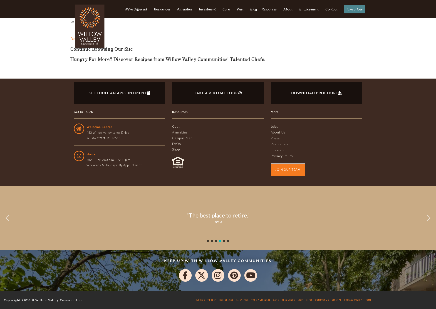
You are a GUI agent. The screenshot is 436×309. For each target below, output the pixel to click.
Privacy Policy (353, 300)
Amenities (184, 9)
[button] (7, 218)
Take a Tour (354, 9)
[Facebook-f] (185, 275)
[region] (218, 218)
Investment (207, 9)
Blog (253, 9)
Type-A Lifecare (260, 300)
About (287, 9)
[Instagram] (218, 275)
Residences (162, 9)
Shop (309, 300)
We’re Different (135, 9)
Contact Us (322, 300)
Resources (269, 9)
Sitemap (337, 300)
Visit (240, 9)
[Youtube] (250, 275)
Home (368, 300)
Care (226, 9)
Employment (309, 9)
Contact (331, 9)
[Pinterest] (234, 275)
